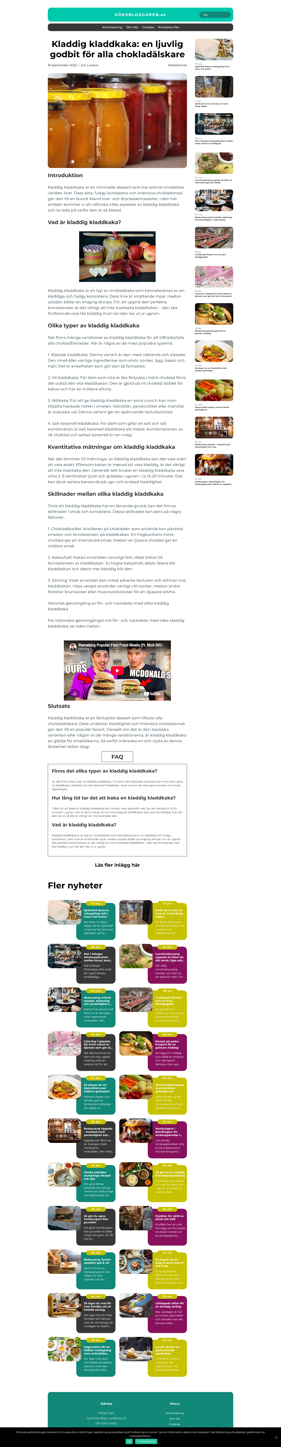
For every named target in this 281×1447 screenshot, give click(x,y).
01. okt (96, 1340)
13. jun (167, 903)
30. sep (167, 1340)
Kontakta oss (168, 27)
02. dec (96, 1121)
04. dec (96, 1078)
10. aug (96, 903)
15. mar (167, 947)
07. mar (96, 990)
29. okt (167, 1209)
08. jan (167, 990)
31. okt (96, 1165)
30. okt (167, 1165)
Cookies (148, 27)
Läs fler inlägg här (117, 865)
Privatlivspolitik (146, 1441)
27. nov (167, 1121)
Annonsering (112, 27)
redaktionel (177, 65)
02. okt (167, 1252)
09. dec (96, 1034)
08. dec (167, 1034)
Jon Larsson (90, 65)
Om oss (132, 27)
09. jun (96, 947)
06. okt (96, 1252)
